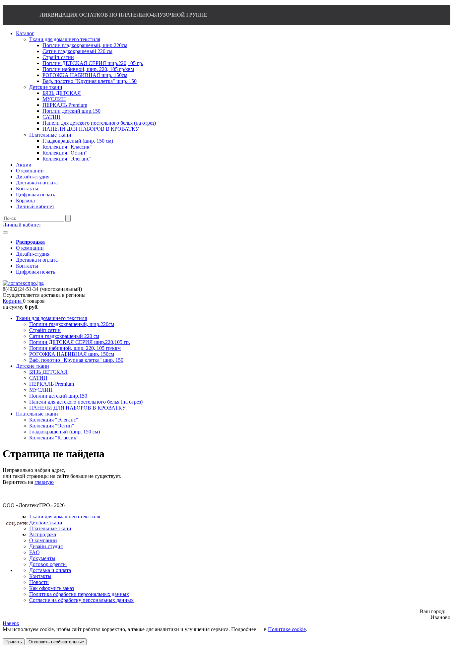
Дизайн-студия (32, 254)
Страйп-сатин (45, 330)
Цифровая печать (35, 272)
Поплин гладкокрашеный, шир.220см (71, 324)
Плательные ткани (37, 414)
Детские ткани (32, 366)
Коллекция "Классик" (54, 437)
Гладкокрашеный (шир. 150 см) (64, 431)
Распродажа (42, 534)
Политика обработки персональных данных (79, 594)
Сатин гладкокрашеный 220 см (64, 336)
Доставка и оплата (37, 260)
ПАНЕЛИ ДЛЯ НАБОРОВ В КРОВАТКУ (77, 408)
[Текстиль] (23, 283)
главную (44, 482)
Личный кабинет (22, 224)
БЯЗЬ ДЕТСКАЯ (48, 372)
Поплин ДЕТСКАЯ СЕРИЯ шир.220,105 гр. (79, 342)
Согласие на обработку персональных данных (81, 600)
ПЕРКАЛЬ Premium (51, 384)
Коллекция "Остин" (51, 425)
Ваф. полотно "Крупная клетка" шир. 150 (76, 360)
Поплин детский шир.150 (58, 396)
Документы (42, 558)
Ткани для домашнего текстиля (51, 318)
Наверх (11, 623)
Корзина (13, 301)
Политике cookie (287, 629)
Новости (39, 582)
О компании (30, 248)
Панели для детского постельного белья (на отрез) (86, 402)
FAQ (34, 552)
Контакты (27, 266)
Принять (13, 641)
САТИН (38, 378)
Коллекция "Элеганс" (53, 419)
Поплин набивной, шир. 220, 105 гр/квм (75, 348)
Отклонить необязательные (56, 641)
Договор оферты (48, 564)
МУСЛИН (41, 390)
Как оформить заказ (51, 588)
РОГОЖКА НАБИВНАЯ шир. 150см (71, 354)
